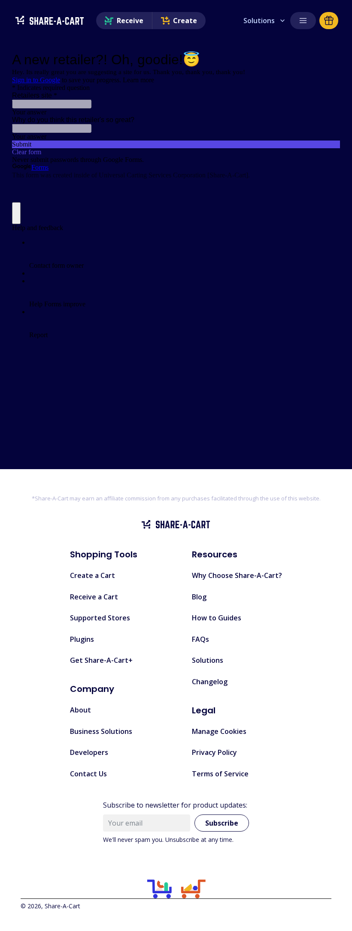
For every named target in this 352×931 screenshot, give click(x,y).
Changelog (210, 681)
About (80, 710)
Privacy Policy (214, 752)
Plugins (82, 639)
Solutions (259, 20)
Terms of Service (220, 773)
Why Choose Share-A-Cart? (237, 575)
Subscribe (221, 823)
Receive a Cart (94, 597)
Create (185, 20)
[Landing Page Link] (50, 20)
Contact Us (88, 773)
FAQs (200, 639)
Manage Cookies (219, 731)
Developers (89, 752)
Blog (199, 597)
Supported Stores (100, 618)
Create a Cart (92, 575)
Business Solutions (101, 731)
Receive (130, 20)
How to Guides (216, 618)
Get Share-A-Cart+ (101, 660)
